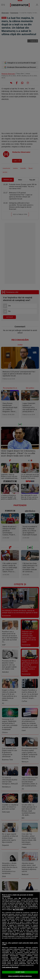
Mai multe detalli (18, 909)
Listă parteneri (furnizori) (10, 967)
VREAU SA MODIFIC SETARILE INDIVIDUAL (20, 976)
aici (8, 928)
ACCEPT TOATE (20, 972)
